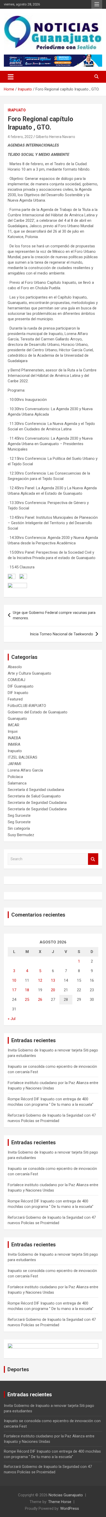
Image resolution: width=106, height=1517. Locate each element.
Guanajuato (17, 718)
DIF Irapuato (18, 692)
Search (93, 859)
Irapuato (17, 110)
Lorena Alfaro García (25, 770)
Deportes (18, 1369)
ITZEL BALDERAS (22, 757)
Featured (15, 699)
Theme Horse (59, 1501)
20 (53, 990)
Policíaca (15, 776)
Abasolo (15, 667)
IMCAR (13, 725)
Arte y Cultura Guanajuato (29, 673)
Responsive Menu (96, 4)
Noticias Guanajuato (66, 1495)
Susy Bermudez (21, 835)
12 (40, 980)
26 (40, 999)
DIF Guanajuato (20, 686)
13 (53, 980)
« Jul (11, 1018)
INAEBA (14, 738)
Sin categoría (19, 828)
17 (14, 990)
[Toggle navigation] (10, 77)
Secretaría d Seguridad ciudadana (36, 789)
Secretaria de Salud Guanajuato (34, 796)
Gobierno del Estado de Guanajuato (37, 712)
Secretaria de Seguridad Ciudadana (37, 802)
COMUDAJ (16, 679)
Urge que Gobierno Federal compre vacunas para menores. (54, 615)
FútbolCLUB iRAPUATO (27, 705)
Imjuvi (12, 731)
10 (14, 980)
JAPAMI (14, 763)
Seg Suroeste (19, 815)
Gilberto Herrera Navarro (55, 137)
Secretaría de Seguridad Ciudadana (37, 809)
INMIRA (14, 744)
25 (27, 999)
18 (27, 990)
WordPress (69, 1508)
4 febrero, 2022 (20, 137)
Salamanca (17, 783)
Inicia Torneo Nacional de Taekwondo (61, 634)
